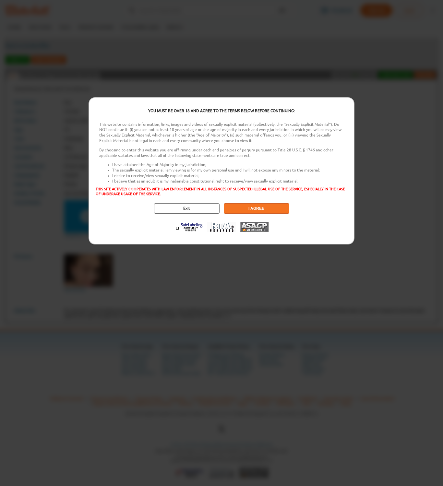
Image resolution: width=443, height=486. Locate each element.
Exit (186, 208)
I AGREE (256, 208)
